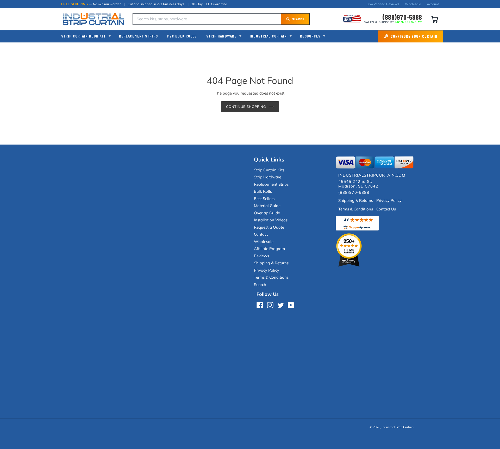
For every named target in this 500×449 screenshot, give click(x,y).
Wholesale (413, 4)
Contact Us (386, 209)
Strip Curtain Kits (269, 169)
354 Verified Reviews (383, 4)
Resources (310, 35)
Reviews (261, 255)
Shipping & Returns (271, 262)
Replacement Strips (138, 35)
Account (433, 4)
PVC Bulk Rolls (182, 35)
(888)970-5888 (402, 17)
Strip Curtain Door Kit (83, 35)
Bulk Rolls (263, 191)
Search (260, 284)
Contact (261, 234)
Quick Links (269, 159)
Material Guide (267, 205)
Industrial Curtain (268, 35)
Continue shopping (246, 106)
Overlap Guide (267, 212)
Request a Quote (269, 227)
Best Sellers (264, 198)
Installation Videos (271, 219)
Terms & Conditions (271, 277)
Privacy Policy (266, 270)
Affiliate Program (269, 248)
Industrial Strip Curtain (398, 427)
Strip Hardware (221, 35)
